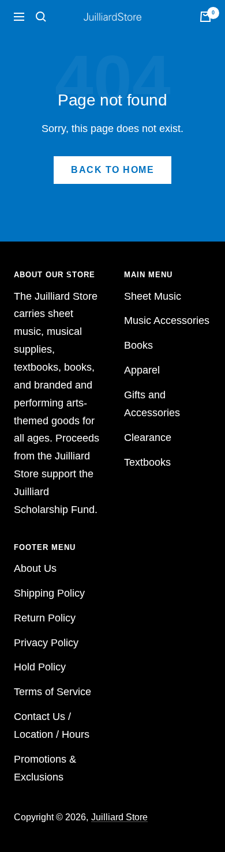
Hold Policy (40, 667)
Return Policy (45, 618)
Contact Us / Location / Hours (51, 725)
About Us (35, 568)
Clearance (147, 437)
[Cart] (205, 17)
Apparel (142, 370)
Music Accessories (166, 320)
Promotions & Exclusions (45, 768)
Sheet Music (152, 296)
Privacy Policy (46, 643)
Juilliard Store (119, 817)
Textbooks (147, 462)
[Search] (41, 17)
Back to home (112, 170)
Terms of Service (52, 692)
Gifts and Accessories (152, 404)
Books (138, 345)
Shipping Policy (49, 593)
